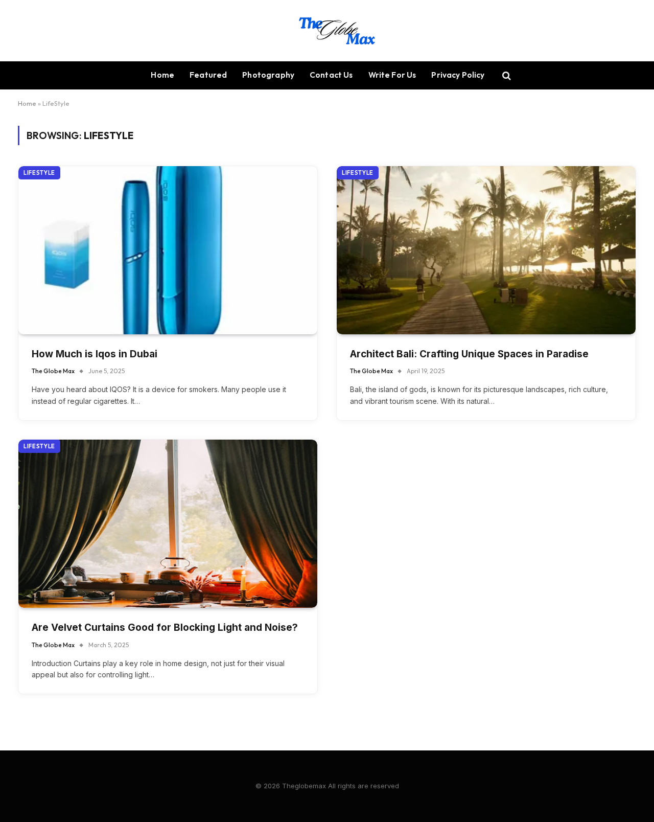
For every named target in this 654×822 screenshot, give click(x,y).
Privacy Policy (457, 75)
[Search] (505, 75)
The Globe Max (53, 371)
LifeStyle (39, 172)
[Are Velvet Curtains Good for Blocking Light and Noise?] (167, 524)
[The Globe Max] (327, 30)
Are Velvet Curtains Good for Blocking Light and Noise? (165, 627)
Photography (268, 75)
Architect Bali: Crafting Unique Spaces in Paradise (469, 354)
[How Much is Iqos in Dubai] (167, 250)
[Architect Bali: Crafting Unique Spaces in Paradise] (486, 250)
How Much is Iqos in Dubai (94, 354)
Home (162, 75)
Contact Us (331, 75)
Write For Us (392, 75)
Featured (208, 75)
